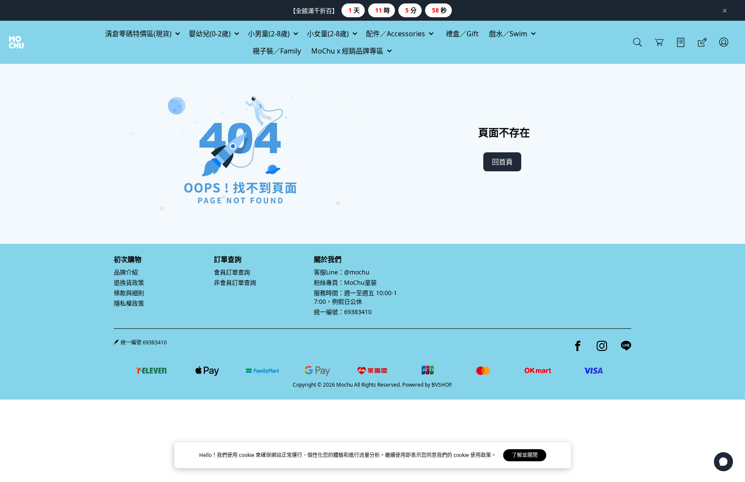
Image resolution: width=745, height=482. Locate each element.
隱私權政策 (129, 303)
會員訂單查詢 (232, 272)
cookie (247, 455)
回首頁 (502, 162)
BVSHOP (441, 384)
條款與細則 (129, 293)
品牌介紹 (126, 272)
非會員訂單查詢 (235, 282)
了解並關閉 (525, 455)
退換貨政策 (129, 282)
